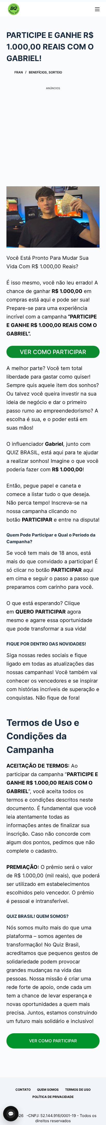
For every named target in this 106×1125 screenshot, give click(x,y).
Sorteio (55, 72)
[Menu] (97, 9)
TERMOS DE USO (78, 1090)
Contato (23, 1090)
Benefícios (38, 72)
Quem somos (48, 1090)
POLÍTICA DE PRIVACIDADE (53, 1097)
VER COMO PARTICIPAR (53, 351)
